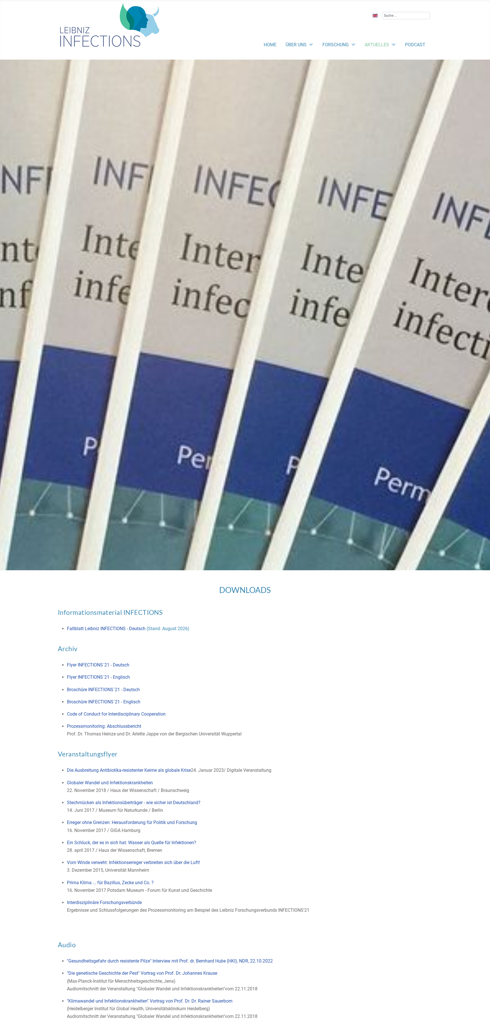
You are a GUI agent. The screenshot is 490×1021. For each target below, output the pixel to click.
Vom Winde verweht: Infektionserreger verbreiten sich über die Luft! (133, 862)
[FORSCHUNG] (352, 44)
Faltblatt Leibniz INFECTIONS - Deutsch (106, 628)
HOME (270, 44)
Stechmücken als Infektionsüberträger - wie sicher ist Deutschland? (133, 802)
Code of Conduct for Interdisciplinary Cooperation (116, 714)
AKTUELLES (377, 44)
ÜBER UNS (296, 44)
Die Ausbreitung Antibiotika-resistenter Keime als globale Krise (129, 770)
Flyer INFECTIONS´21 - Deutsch (98, 665)
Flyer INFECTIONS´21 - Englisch (98, 677)
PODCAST (415, 44)
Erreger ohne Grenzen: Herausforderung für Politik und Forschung (132, 822)
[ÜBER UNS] (310, 44)
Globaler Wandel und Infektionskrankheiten (110, 782)
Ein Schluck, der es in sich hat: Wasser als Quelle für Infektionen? (131, 842)
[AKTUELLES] (392, 44)
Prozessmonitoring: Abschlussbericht (104, 726)
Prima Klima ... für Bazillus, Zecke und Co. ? (110, 882)
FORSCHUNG (335, 44)
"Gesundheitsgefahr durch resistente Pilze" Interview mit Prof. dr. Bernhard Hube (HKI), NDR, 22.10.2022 (170, 961)
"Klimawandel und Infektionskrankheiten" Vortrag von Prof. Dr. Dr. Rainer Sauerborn (150, 1001)
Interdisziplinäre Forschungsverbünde (104, 902)
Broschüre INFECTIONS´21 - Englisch (103, 702)
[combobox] (406, 15)
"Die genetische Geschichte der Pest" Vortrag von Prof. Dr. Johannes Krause (142, 973)
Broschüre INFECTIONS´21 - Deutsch (103, 689)
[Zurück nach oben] (455, 1010)
